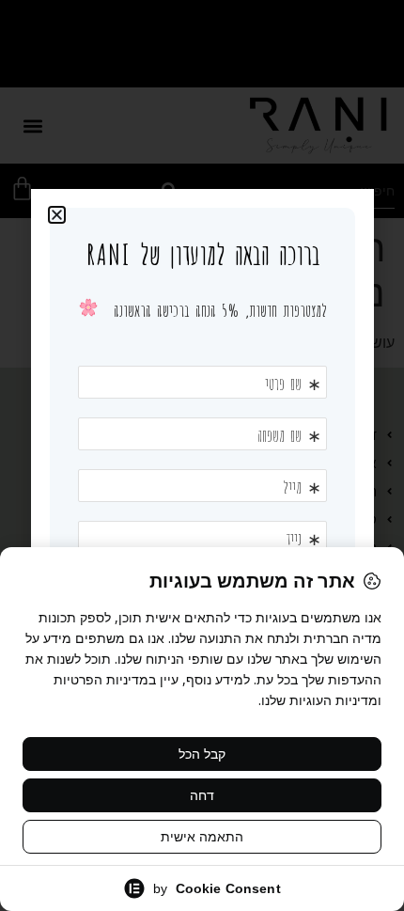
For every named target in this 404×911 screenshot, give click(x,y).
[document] (202, 455)
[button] (57, 215)
